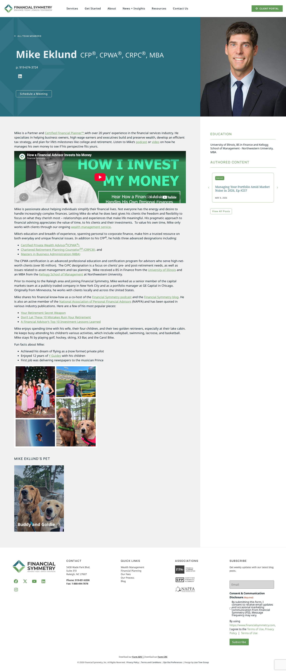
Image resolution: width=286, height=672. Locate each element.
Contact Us (180, 8)
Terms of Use (255, 629)
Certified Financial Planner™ (65, 133)
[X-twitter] (25, 581)
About (112, 8)
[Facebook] (16, 581)
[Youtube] (34, 581)
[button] (277, 187)
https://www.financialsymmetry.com (252, 625)
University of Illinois (162, 270)
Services (72, 8)
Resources (159, 8)
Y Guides (55, 356)
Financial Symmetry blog (161, 297)
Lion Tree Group (201, 662)
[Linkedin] (20, 76)
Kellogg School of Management (61, 274)
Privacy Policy (132, 662)
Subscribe (239, 642)
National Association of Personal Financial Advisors (95, 301)
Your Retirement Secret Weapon (43, 313)
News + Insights (134, 8)
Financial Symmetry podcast (112, 297)
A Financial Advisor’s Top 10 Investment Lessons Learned (61, 322)
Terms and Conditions (151, 662)
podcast (141, 142)
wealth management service (91, 227)
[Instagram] (16, 589)
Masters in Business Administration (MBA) (50, 254)
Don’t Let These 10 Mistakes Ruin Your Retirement (56, 317)
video (155, 142)
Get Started (93, 8)
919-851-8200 (82, 580)
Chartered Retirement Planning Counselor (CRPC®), (58, 250)
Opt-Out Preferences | (173, 662)
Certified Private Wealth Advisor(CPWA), (50, 245)
